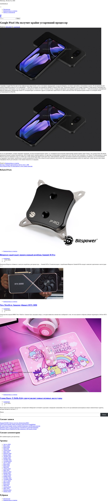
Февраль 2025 (7, 471)
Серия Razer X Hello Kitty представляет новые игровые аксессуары (31, 398)
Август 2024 (7, 481)
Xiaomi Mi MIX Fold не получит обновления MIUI (14, 423)
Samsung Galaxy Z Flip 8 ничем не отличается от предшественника (19, 427)
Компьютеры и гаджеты (10, 11)
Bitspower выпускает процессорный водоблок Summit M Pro (27, 255)
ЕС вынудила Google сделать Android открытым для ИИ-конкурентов (20, 426)
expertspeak (17, 27)
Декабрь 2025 (7, 456)
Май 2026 (6, 449)
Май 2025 (6, 467)
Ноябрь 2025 (7, 458)
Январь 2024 (7, 491)
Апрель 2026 (7, 450)
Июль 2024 (6, 482)
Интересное (6, 9)
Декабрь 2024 (7, 474)
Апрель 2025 (7, 468)
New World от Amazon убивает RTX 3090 (18, 305)
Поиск (2, 412)
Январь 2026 (7, 455)
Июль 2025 (6, 464)
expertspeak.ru (4, 3)
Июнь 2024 (6, 484)
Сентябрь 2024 (7, 479)
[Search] (0, 17)
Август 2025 (7, 462)
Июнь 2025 (6, 465)
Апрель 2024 (7, 487)
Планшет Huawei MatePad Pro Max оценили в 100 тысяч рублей (18, 429)
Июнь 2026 (6, 447)
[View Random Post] (0, 15)
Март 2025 (6, 470)
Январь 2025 (7, 473)
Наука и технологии (9, 12)
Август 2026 (7, 444)
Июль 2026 (6, 446)
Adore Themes (36, 372)
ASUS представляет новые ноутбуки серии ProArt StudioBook (18, 424)
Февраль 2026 (7, 453)
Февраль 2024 (7, 490)
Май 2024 (6, 485)
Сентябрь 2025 (7, 461)
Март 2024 (6, 488)
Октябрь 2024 (7, 478)
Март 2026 (6, 452)
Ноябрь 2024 (7, 476)
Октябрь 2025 (7, 459)
